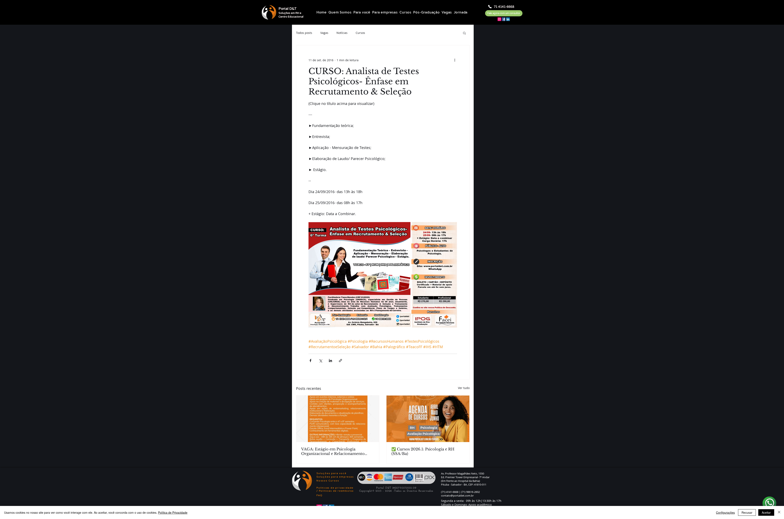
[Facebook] (504, 19)
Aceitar (766, 512)
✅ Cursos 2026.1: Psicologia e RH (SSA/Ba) (422, 451)
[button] (464, 32)
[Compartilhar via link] (340, 360)
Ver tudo (464, 388)
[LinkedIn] (508, 19)
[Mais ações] (454, 60)
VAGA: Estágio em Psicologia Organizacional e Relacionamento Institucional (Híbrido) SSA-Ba (333, 451)
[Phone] (489, 6)
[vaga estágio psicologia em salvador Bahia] (337, 419)
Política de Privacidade (172, 512)
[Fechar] (779, 512)
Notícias (341, 33)
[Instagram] (499, 19)
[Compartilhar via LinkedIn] (330, 360)
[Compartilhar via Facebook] (310, 360)
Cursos (360, 33)
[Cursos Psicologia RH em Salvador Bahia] (427, 419)
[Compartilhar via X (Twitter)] (320, 360)
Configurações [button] (725, 512)
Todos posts (304, 33)
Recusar (747, 512)
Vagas (324, 33)
